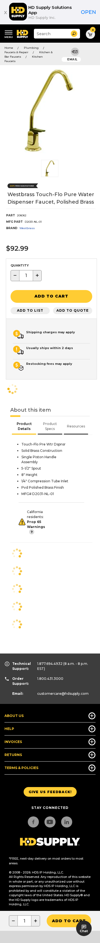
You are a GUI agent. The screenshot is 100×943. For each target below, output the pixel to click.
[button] (74, 33)
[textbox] (26, 275)
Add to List (30, 310)
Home (8, 48)
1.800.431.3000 (50, 678)
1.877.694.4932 (49, 664)
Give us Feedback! (50, 792)
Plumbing (31, 48)
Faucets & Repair (16, 52)
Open (88, 12)
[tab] (24, 427)
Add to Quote (72, 310)
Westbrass (27, 228)
